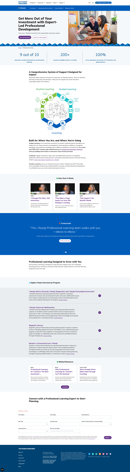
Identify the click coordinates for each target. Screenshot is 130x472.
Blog (19, 466)
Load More (65, 387)
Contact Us (21, 458)
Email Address (85, 414)
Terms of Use (52, 460)
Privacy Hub (46, 460)
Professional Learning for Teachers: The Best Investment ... (39, 371)
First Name (21, 414)
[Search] (93, 3)
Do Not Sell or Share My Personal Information (49, 462)
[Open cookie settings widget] (2, 469)
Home (19, 47)
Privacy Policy (37, 436)
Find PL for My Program (40, 37)
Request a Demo (69, 8)
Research (48, 2)
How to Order (21, 460)
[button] (33, 2)
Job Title (20, 421)
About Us (20, 452)
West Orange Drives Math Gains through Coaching (88, 371)
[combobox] (88, 2)
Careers (20, 455)
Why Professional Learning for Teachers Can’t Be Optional (63, 371)
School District (22, 428)
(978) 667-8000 (53, 457)
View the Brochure (25, 37)
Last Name (53, 414)
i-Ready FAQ (21, 463)
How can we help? (55, 428)
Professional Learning (28, 47)
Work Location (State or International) (92, 421)
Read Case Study (65, 240)
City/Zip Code (53, 421)
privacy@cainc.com (91, 438)
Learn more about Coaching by (46, 160)
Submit (107, 437)
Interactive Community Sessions (72, 149)
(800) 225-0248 (53, 456)
